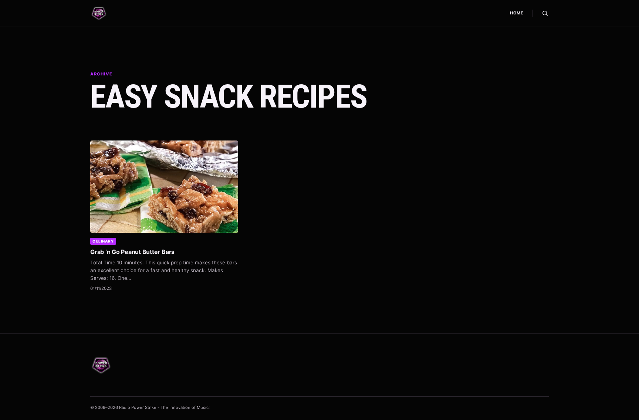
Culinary (103, 241)
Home (516, 13)
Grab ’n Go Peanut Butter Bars (132, 251)
